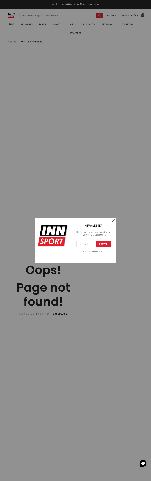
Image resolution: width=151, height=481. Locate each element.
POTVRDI (104, 244)
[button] (143, 463)
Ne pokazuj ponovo (95, 251)
